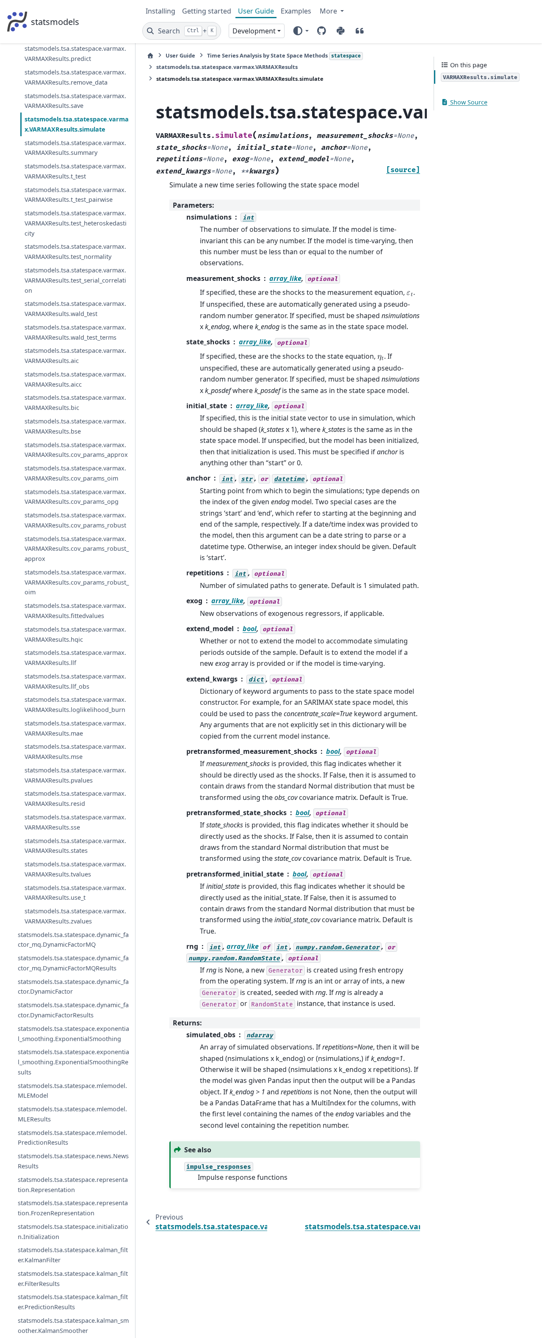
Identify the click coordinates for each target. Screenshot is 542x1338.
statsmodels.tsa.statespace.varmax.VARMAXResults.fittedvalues (75, 611)
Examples (296, 11)
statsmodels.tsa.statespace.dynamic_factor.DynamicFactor (73, 987)
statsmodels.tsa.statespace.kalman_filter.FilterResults (73, 1278)
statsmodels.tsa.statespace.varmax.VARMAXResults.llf (75, 657)
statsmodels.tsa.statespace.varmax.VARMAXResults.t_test (75, 171)
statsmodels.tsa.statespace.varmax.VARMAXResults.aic (75, 355)
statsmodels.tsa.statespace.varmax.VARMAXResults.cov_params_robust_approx (77, 549)
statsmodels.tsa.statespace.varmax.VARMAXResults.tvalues (75, 869)
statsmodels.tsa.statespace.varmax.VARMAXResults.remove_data (75, 77)
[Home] (150, 55)
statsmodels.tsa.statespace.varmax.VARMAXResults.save (75, 100)
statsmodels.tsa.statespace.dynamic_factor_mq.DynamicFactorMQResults (73, 963)
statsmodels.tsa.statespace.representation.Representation (73, 1185)
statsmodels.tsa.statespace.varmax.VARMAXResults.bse (75, 426)
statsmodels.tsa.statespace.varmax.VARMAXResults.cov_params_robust (75, 520)
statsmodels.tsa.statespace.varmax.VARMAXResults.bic (75, 402)
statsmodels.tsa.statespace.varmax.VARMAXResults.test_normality (75, 251)
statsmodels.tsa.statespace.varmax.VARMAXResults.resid (75, 798)
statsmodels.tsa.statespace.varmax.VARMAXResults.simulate (77, 124)
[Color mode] (300, 31)
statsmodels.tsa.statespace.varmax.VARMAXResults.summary (75, 148)
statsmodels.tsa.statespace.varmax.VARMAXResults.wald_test (75, 308)
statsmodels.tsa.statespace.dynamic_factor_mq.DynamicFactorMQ (73, 940)
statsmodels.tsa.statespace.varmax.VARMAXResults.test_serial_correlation (75, 280)
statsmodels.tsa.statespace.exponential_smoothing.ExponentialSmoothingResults (73, 1062)
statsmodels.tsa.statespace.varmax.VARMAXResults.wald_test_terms (75, 332)
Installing (160, 11)
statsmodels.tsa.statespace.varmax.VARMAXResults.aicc (75, 379)
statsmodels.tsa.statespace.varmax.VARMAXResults (227, 67)
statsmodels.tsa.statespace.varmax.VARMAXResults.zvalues (75, 916)
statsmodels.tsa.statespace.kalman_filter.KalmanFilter (73, 1255)
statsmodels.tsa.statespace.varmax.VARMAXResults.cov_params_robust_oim (77, 582)
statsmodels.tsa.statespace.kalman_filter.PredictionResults (73, 1302)
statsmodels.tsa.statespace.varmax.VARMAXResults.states (75, 845)
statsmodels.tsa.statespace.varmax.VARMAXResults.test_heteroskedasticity (76, 223)
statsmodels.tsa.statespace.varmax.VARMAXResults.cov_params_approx (76, 449)
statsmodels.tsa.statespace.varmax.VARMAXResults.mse (75, 751)
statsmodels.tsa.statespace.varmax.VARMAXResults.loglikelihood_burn (75, 704)
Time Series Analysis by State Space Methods (284, 55)
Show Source (467, 102)
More (329, 11)
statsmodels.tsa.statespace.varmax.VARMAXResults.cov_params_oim (75, 473)
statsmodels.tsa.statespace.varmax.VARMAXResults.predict (75, 53)
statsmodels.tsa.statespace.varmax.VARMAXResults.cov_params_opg (75, 497)
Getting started (206, 11)
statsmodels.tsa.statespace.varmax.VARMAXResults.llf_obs (75, 681)
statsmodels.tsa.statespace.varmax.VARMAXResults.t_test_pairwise (75, 195)
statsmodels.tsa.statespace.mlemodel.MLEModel (72, 1091)
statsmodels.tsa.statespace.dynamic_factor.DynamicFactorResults (73, 1010)
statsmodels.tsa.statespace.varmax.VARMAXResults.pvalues (75, 775)
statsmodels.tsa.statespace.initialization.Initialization (73, 1232)
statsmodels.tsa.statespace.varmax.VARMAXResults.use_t (75, 893)
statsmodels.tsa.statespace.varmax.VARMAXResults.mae (75, 728)
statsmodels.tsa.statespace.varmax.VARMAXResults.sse (75, 822)
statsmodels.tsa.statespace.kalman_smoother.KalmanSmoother (73, 1325)
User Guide (256, 11)
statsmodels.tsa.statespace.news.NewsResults (73, 1161)
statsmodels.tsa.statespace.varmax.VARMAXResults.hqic (75, 634)
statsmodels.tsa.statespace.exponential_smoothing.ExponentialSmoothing (73, 1034)
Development (254, 31)
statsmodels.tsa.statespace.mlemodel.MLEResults (72, 1114)
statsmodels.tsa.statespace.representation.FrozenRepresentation (73, 1208)
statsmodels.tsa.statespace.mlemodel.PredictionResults (72, 1138)
